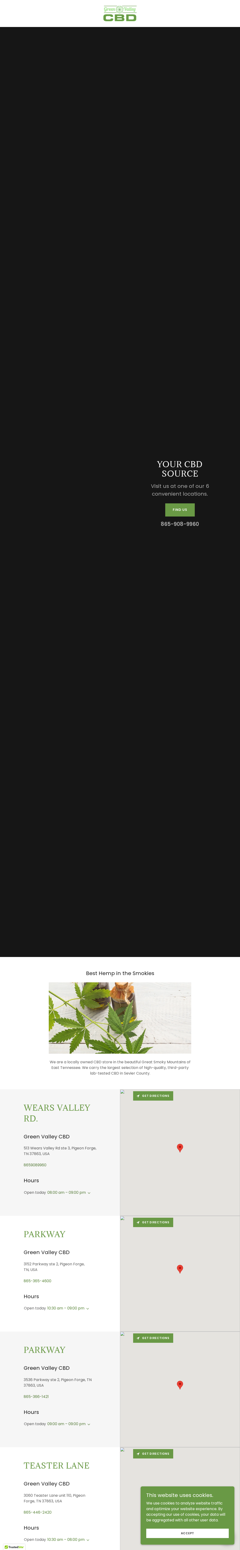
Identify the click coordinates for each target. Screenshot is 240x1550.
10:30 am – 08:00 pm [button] (66, 1539)
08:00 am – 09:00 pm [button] (66, 1192)
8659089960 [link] (35, 1165)
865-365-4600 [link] (37, 1281)
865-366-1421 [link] (36, 1396)
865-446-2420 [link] (38, 1512)
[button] (88, 1193)
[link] (120, 13)
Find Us (180, 509)
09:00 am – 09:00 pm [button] (66, 1424)
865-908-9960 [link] (180, 524)
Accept (187, 1533)
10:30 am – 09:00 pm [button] (65, 1308)
